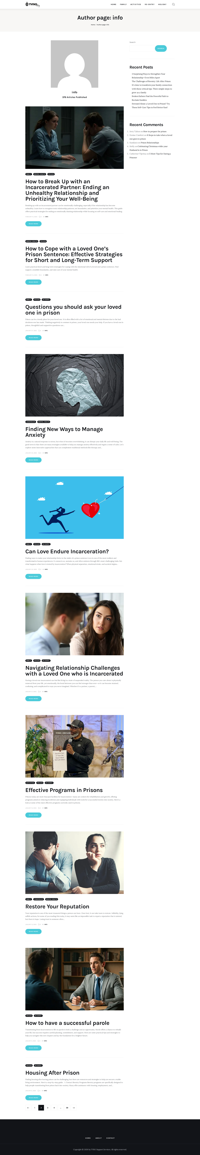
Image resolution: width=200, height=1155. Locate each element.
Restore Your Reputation (57, 906)
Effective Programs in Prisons (64, 790)
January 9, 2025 (30, 1041)
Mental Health (39, 174)
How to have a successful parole (67, 1023)
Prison (51, 174)
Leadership (30, 422)
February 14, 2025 (31, 217)
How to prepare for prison (154, 131)
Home (93, 25)
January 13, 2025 (31, 924)
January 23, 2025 (31, 569)
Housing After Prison (52, 1072)
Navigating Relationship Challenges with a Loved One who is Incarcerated (74, 670)
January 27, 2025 (31, 330)
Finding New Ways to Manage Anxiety (64, 432)
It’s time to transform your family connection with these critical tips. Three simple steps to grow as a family (152, 89)
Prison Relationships (150, 142)
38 (68, 1108)
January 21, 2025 (31, 691)
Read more (33, 224)
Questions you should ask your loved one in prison (73, 309)
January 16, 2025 (31, 808)
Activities (30, 783)
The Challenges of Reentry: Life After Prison (151, 81)
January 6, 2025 (30, 1090)
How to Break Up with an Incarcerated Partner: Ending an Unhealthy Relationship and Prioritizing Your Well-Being (67, 190)
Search (133, 42)
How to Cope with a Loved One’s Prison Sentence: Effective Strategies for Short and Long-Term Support (73, 254)
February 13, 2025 (31, 275)
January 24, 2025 (31, 453)
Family (28, 174)
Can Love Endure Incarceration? (67, 551)
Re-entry (46, 299)
